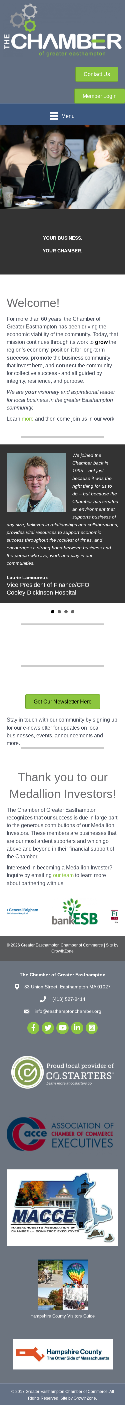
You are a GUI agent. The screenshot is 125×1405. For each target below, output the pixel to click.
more (28, 419)
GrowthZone (62, 951)
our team (63, 875)
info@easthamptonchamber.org (68, 1011)
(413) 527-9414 (68, 999)
